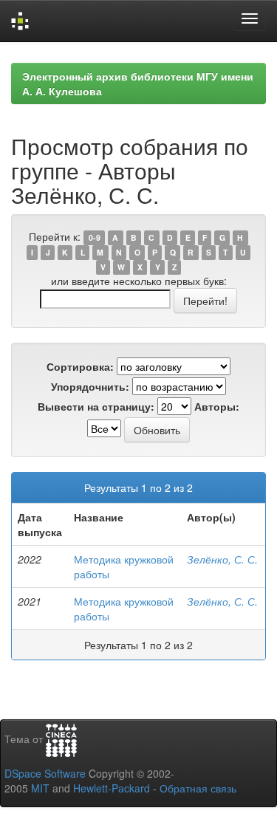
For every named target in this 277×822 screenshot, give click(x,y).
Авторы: (216, 406)
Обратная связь (198, 788)
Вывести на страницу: (96, 406)
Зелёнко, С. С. (222, 559)
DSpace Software (45, 773)
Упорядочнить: (90, 386)
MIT (40, 788)
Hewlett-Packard (111, 788)
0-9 (94, 237)
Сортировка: (80, 366)
